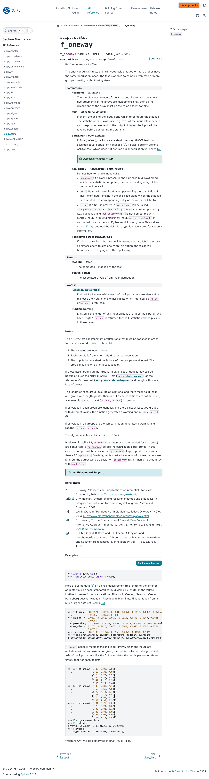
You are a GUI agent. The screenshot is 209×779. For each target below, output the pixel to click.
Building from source (113, 10)
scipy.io (8, 92)
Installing (61, 8)
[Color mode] (204, 5)
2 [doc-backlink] (72, 498)
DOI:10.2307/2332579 (89, 528)
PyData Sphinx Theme (185, 771)
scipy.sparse (11, 118)
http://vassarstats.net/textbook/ (117, 494)
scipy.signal (10, 113)
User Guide (76, 10)
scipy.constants (13, 56)
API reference (93, 10)
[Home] (58, 25)
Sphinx (25, 774)
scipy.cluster (11, 51)
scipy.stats (10, 133)
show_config (11, 144)
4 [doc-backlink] (67, 520)
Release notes (155, 10)
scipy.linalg (10, 97)
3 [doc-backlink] (67, 511)
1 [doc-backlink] (70, 498)
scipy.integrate (12, 82)
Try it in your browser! (149, 563)
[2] (124, 144)
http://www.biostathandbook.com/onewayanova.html (116, 516)
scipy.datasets (12, 61)
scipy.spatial (11, 123)
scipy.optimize (12, 108)
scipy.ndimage (12, 102)
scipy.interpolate (13, 87)
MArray (88, 226)
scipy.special (11, 128)
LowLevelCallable (13, 138)
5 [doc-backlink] (67, 533)
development (188, 5)
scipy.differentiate (14, 66)
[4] (159, 149)
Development (139, 8)
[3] (92, 585)
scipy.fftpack (11, 76)
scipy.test (9, 149)
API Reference (71, 25)
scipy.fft (8, 71)
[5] (103, 603)
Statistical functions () (102, 25)
